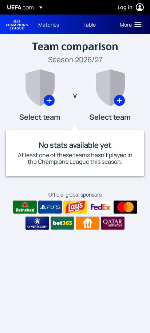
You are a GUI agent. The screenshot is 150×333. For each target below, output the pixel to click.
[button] (129, 24)
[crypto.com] (37, 223)
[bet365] (62, 223)
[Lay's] (75, 207)
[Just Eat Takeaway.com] (87, 223)
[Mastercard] (125, 207)
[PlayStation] (50, 207)
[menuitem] (54, 24)
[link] (48, 24)
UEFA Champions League (17, 24)
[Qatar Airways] (113, 223)
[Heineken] (25, 207)
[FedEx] (100, 207)
